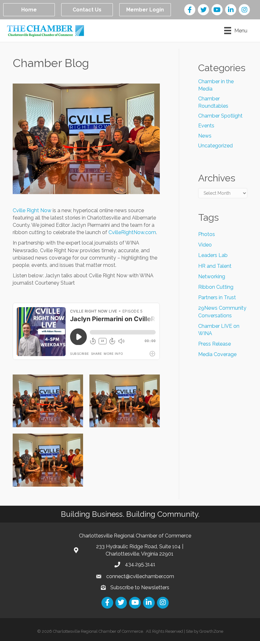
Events (206, 126)
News (204, 136)
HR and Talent (214, 266)
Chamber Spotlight (220, 116)
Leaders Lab (213, 255)
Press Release (214, 344)
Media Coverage (217, 354)
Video (205, 245)
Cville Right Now (32, 210)
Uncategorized (215, 146)
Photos (206, 234)
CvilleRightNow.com (132, 232)
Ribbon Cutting (215, 287)
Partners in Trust (217, 297)
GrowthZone (211, 631)
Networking (211, 276)
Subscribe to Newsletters (139, 587)
